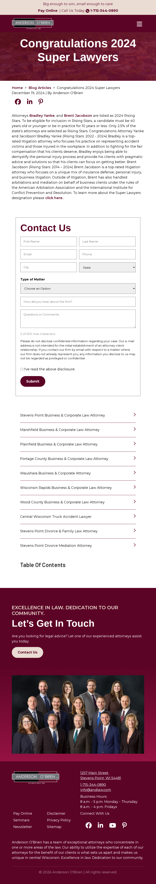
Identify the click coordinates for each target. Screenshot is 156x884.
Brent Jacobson (78, 116)
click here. (54, 198)
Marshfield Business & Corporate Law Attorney (59, 430)
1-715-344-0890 (104, 11)
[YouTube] (112, 826)
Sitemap (54, 827)
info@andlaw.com (95, 790)
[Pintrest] (124, 826)
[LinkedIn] (100, 826)
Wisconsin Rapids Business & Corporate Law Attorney (66, 488)
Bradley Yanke (42, 116)
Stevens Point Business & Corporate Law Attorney (62, 415)
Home (17, 88)
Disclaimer (56, 813)
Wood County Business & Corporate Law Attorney (62, 502)
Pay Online (22, 813)
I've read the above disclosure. (49, 369)
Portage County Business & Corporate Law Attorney (64, 459)
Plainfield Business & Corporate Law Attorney (59, 444)
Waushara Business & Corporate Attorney (55, 473)
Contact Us (27, 652)
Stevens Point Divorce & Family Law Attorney (59, 531)
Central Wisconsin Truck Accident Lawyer (56, 517)
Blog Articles (40, 88)
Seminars (21, 820)
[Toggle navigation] (139, 23)
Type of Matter (32, 279)
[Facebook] (89, 826)
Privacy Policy (59, 820)
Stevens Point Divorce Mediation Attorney (56, 546)
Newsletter (22, 827)
